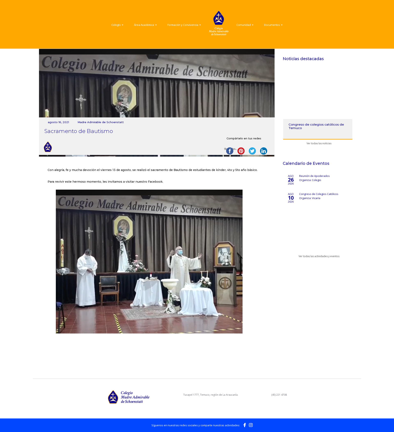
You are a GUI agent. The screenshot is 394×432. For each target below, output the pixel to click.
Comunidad (243, 25)
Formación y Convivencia (183, 25)
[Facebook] (245, 425)
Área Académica (144, 25)
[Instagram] (251, 425)
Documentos (272, 25)
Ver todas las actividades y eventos (318, 256)
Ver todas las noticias (318, 143)
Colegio (116, 25)
